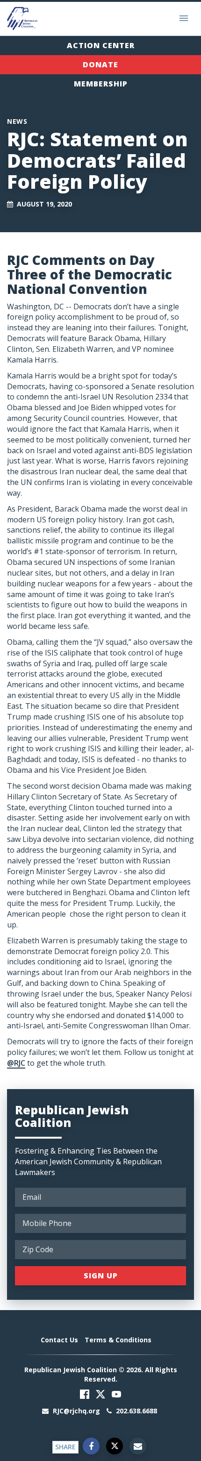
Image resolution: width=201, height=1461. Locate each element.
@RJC (16, 1063)
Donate (100, 64)
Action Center (101, 45)
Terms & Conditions (118, 1339)
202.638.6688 (135, 1410)
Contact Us (59, 1339)
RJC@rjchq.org (76, 1410)
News (17, 121)
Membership (101, 83)
